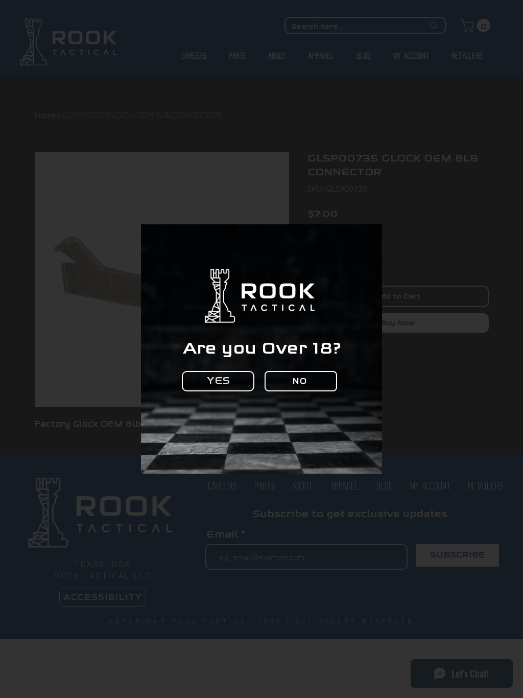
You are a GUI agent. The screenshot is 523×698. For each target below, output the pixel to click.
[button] (218, 381)
